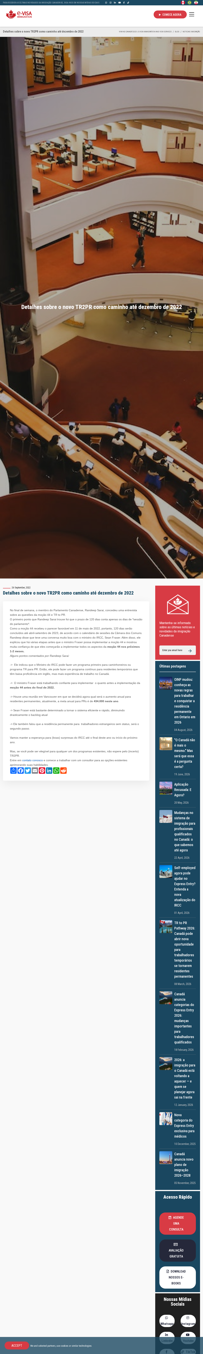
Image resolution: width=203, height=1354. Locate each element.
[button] (177, 1223)
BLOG (177, 32)
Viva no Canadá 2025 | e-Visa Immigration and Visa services (145, 32)
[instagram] (110, 2)
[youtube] (119, 2)
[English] (183, 2)
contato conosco (33, 760)
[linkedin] (115, 2)
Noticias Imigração (191, 32)
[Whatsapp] (106, 2)
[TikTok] (128, 2)
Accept (16, 1345)
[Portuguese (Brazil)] (190, 2)
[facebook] (124, 2)
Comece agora (171, 14)
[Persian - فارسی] (196, 2)
